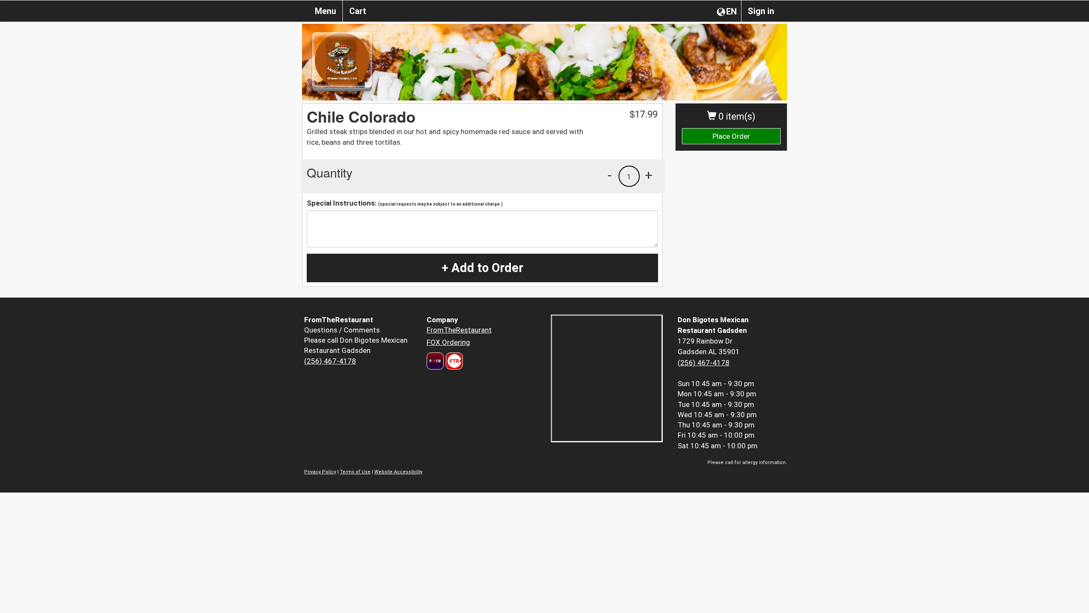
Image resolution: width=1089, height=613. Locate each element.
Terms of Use (355, 472)
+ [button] (649, 175)
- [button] (609, 175)
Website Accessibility (398, 472)
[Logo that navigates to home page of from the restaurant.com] (435, 361)
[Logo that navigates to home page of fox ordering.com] (453, 361)
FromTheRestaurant (459, 330)
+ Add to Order (482, 268)
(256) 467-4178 (330, 361)
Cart (357, 11)
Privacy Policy (320, 472)
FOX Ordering (448, 342)
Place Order (731, 136)
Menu (325, 11)
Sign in (761, 11)
